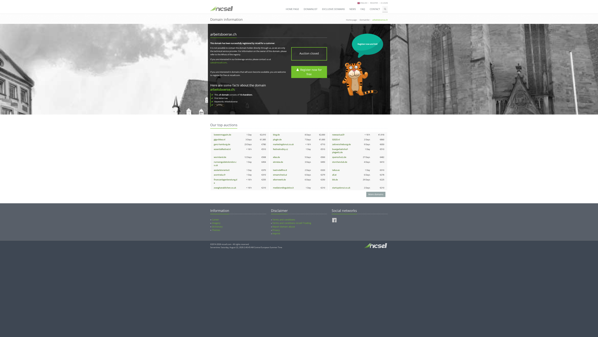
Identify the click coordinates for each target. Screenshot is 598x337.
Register (374, 3)
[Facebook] (334, 220)
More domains (375, 194)
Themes (216, 230)
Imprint (276, 233)
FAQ (363, 9)
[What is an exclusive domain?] (219, 104)
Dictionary (217, 226)
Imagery (216, 223)
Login (385, 3)
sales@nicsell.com (218, 62)
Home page (292, 9)
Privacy (276, 230)
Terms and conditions (283, 219)
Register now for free (310, 72)
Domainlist (310, 9)
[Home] (221, 10)
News (352, 9)
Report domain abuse (283, 226)
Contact (375, 9)
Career (215, 219)
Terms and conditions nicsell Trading (291, 223)
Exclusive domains (333, 9)
